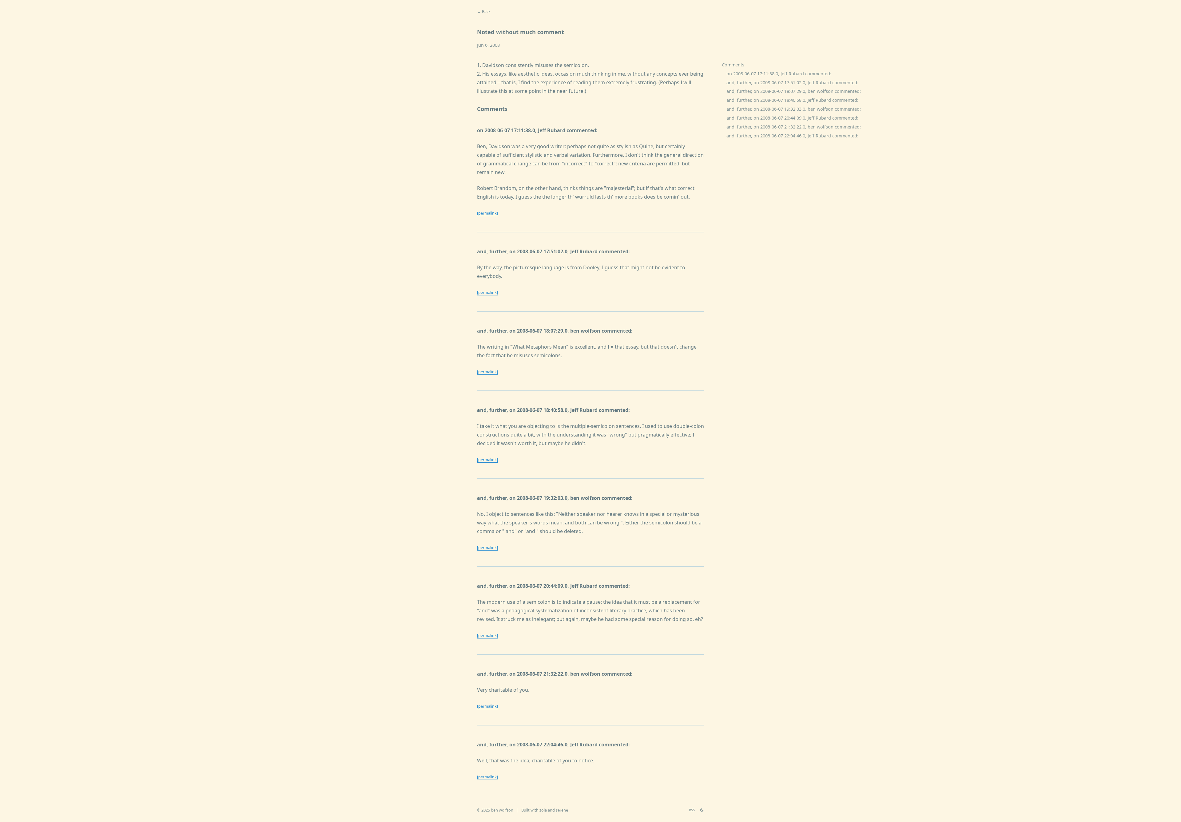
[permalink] (487, 213)
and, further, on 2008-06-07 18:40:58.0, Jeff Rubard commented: (792, 100)
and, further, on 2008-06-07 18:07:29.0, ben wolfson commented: (793, 91)
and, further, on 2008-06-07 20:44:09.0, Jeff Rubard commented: (792, 118)
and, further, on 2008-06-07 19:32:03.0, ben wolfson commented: (793, 109)
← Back (484, 11)
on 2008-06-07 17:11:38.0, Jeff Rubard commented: (778, 74)
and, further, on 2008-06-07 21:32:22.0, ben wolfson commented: (793, 127)
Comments (733, 65)
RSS (692, 810)
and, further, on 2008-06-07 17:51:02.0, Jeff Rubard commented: (792, 82)
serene (562, 810)
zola (543, 810)
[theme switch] (702, 810)
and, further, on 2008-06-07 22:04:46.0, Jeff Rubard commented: (792, 136)
